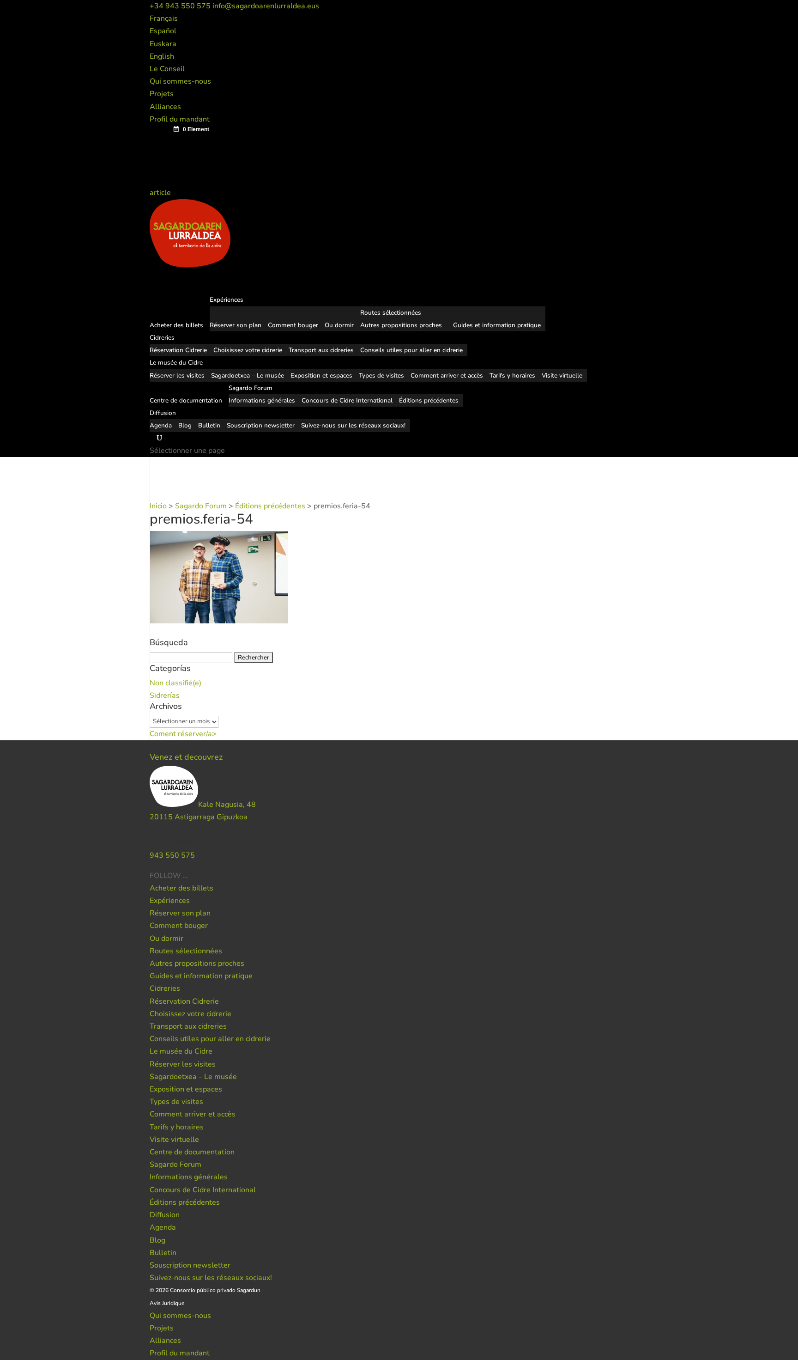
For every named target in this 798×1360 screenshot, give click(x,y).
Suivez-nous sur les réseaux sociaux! (353, 425)
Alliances (165, 107)
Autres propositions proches (401, 325)
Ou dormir (339, 325)
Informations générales (262, 400)
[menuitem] (164, 18)
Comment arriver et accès (447, 375)
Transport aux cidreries (321, 350)
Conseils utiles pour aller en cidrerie (411, 350)
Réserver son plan (235, 325)
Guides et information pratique (497, 325)
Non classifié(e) (175, 683)
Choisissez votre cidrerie (247, 350)
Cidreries (165, 988)
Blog (185, 425)
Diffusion (165, 1215)
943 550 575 (172, 855)
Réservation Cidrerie (178, 350)
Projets (162, 94)
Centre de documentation (192, 1152)
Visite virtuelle (562, 375)
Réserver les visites (177, 375)
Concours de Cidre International (347, 400)
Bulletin (209, 425)
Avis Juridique (167, 1303)
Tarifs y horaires (512, 375)
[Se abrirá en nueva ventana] (189, 876)
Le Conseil (167, 69)
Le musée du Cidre (181, 1051)
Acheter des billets (181, 888)
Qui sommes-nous (180, 81)
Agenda (161, 425)
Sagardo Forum (175, 1164)
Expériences (170, 901)
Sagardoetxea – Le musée (247, 375)
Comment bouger (293, 325)
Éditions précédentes (429, 400)
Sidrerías (165, 695)
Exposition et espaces (321, 375)
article (161, 193)
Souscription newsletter (261, 425)
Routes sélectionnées (390, 312)
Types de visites (381, 375)
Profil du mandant (180, 119)
